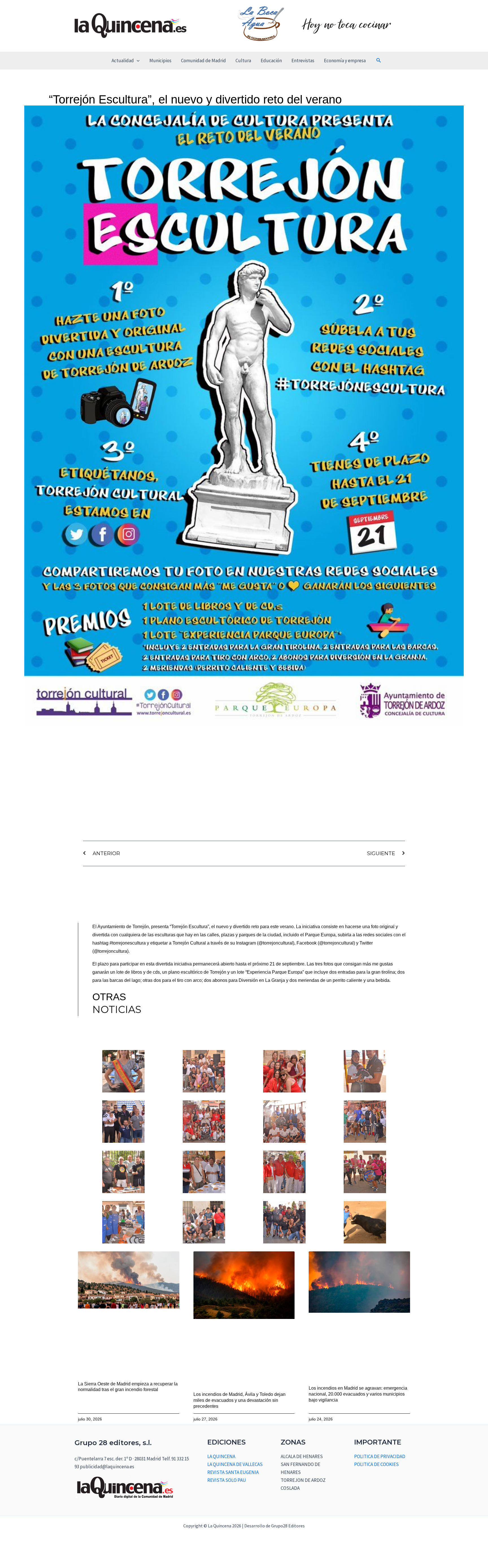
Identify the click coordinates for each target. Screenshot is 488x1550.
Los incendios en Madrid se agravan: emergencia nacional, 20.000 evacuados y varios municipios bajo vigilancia (358, 1394)
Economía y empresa (345, 60)
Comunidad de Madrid (203, 60)
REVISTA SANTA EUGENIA (233, 1472)
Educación (271, 60)
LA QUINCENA (221, 1456)
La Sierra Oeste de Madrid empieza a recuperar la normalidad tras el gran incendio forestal (128, 1386)
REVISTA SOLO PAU (226, 1480)
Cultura (243, 60)
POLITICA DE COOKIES (376, 1464)
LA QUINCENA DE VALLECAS (235, 1464)
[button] (137, 60)
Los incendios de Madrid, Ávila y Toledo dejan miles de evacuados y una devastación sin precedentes (239, 1400)
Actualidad (123, 60)
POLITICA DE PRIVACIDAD (379, 1456)
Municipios (160, 60)
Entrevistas (302, 60)
